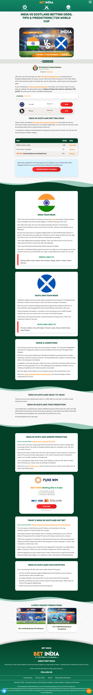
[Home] (41, 61)
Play (66, 104)
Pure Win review (33, 466)
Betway (72, 149)
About (50, 678)
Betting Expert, (44, 67)
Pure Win (72, 145)
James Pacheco (55, 67)
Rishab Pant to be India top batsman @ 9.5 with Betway (51, 525)
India (54, 219)
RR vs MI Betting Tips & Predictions (31, 628)
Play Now (46, 506)
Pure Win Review (46, 510)
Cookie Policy (28, 678)
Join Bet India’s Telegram (46, 169)
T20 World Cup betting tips (50, 76)
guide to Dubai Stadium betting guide (38, 374)
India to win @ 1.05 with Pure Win (43, 441)
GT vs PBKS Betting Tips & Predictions (62, 628)
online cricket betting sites (38, 87)
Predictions (50, 71)
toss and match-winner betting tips (45, 122)
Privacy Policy (40, 678)
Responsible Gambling (62, 678)
